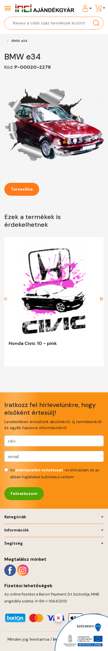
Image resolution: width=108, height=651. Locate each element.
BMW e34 (19, 41)
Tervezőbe (22, 189)
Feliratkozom (24, 493)
